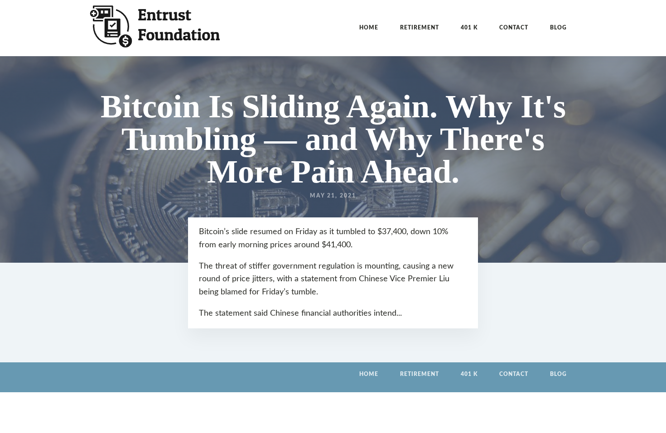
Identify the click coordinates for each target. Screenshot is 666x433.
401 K (469, 27)
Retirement (419, 27)
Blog (558, 27)
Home (368, 27)
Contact (513, 27)
